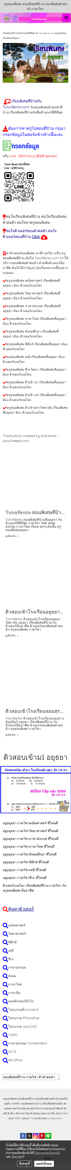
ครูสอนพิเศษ (10, 1098)
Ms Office (15, 1060)
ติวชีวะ (11, 1113)
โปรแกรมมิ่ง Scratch (23, 1010)
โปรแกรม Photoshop (23, 1018)
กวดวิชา (15, 1103)
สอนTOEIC (62, 1113)
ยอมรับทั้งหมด (44, 1163)
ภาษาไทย (15, 984)
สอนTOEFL (14, 1118)
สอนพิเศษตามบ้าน (31, 1103)
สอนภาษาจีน (48, 1113)
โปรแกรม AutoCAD (22, 1026)
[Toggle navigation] (66, 18)
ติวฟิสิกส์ (58, 1108)
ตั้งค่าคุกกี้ (24, 1163)
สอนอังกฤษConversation (48, 1118)
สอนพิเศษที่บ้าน (26, 1098)
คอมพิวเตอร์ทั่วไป (20, 1001)
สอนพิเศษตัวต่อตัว (46, 1098)
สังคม (12, 976)
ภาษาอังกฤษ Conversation (27, 1043)
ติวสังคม (35, 1113)
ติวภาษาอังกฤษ (44, 1108)
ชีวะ (11, 959)
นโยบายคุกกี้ (17, 1156)
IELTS (12, 1052)
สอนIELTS (27, 1118)
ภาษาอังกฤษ (17, 967)
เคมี (11, 950)
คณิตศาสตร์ (16, 925)
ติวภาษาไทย (23, 1113)
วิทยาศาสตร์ (17, 933)
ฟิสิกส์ (12, 942)
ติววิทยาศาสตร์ (26, 1108)
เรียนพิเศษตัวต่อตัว (53, 1103)
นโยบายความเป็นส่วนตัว (47, 1152)
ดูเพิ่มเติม (10, 536)
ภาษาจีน (14, 993)
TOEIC (13, 1035)
